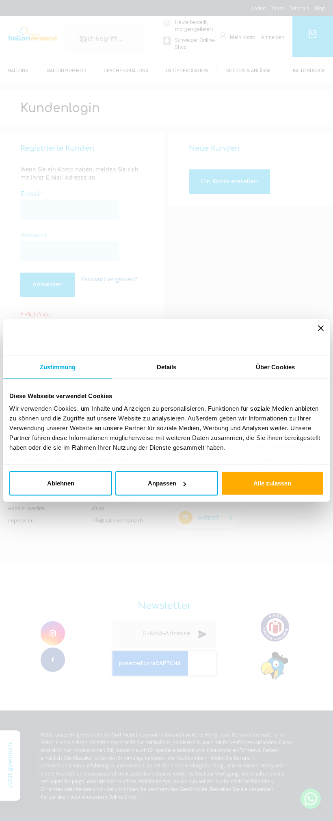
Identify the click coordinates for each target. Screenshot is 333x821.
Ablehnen (60, 483)
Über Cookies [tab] (275, 366)
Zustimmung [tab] (58, 366)
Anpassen (162, 483)
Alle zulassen (272, 483)
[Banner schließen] (321, 337)
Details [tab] (167, 366)
